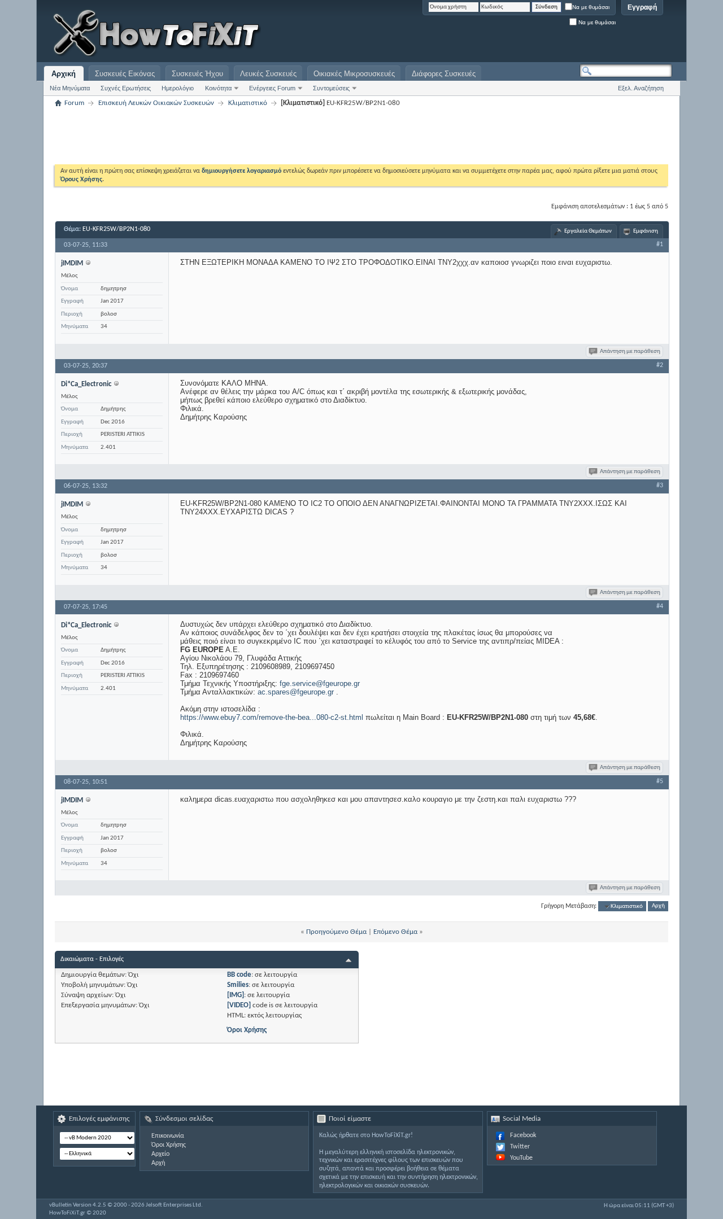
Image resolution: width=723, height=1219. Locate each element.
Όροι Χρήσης (247, 1030)
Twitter (520, 1146)
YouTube (521, 1158)
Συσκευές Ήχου (197, 73)
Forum (74, 103)
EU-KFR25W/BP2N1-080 (116, 229)
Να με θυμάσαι (590, 7)
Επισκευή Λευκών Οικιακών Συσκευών (156, 103)
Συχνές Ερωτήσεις (126, 88)
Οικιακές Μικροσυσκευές (354, 73)
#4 (659, 606)
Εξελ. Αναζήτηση (641, 88)
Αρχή (658, 906)
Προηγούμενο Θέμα (336, 932)
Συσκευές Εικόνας (125, 73)
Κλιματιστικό (247, 103)
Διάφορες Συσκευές (444, 73)
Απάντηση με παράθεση (630, 351)
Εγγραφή (642, 7)
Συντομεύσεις (331, 88)
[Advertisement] (531, 34)
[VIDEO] (239, 1005)
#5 (659, 781)
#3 (659, 485)
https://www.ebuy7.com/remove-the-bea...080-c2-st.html (271, 717)
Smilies (238, 985)
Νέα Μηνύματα (70, 88)
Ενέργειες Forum (272, 88)
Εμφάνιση (645, 231)
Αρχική (63, 73)
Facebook (523, 1135)
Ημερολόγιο (178, 88)
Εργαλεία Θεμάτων (588, 231)
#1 (659, 244)
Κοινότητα (218, 88)
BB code (239, 974)
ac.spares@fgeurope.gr (296, 692)
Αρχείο (160, 1154)
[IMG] (235, 995)
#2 (659, 365)
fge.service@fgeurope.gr (320, 683)
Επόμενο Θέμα (395, 932)
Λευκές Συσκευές (268, 73)
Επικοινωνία (167, 1136)
